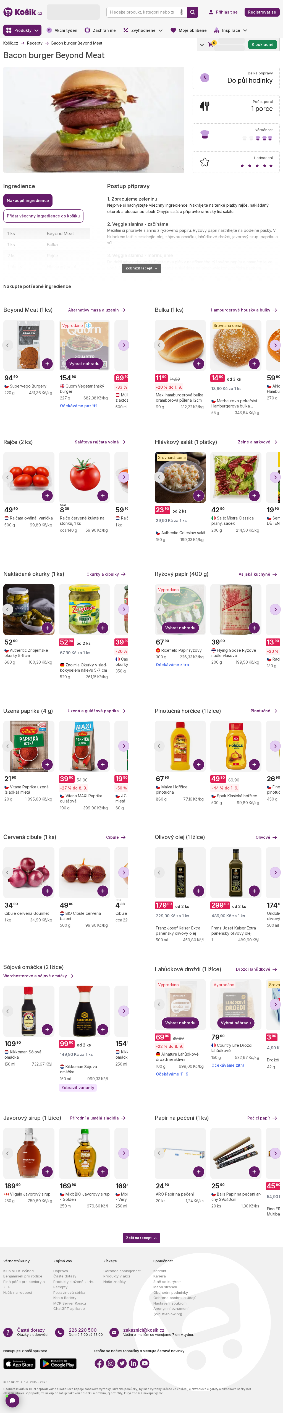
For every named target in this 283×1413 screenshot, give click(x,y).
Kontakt (159, 1271)
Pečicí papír (258, 1118)
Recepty (60, 1287)
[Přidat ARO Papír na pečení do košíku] (198, 1171)
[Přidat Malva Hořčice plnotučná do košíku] (198, 764)
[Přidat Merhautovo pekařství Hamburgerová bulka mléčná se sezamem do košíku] (254, 363)
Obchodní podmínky (170, 1292)
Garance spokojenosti (122, 1271)
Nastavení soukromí (170, 1303)
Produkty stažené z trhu (74, 1281)
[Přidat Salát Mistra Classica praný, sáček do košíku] (254, 495)
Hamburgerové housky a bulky (240, 310)
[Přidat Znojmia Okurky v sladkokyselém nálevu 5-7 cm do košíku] (102, 627)
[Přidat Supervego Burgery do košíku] (47, 363)
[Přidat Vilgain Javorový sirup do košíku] (47, 1171)
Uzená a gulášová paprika (93, 710)
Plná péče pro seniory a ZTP (24, 1284)
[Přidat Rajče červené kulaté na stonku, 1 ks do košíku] (102, 495)
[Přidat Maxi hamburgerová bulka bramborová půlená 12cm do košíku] (198, 363)
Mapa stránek (165, 1287)
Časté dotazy (64, 1276)
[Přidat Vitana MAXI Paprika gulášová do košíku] (102, 764)
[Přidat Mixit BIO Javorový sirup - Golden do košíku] (102, 1171)
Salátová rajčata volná (97, 442)
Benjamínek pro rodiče (22, 1276)
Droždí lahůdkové (253, 969)
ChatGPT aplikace (69, 1308)
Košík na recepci (17, 1292)
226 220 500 (83, 1330)
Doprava (60, 1271)
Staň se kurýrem (167, 1281)
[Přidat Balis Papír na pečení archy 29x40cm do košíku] (254, 1171)
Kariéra (159, 1276)
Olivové (263, 837)
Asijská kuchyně (254, 574)
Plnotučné (260, 710)
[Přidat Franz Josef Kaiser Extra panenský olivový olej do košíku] (198, 891)
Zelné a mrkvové (254, 442)
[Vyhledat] (192, 12)
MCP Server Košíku (69, 1303)
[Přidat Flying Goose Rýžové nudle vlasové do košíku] (254, 627)
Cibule (112, 837)
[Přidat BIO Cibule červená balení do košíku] (102, 891)
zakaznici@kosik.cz (143, 1330)
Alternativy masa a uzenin (93, 310)
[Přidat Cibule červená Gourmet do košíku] (47, 891)
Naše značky (114, 1281)
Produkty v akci (116, 1276)
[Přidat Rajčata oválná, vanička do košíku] (47, 495)
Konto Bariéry (64, 1297)
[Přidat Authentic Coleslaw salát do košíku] (198, 495)
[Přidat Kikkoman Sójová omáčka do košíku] (47, 1029)
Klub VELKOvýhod (18, 1271)
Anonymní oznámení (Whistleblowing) (170, 1311)
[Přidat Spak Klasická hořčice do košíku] (254, 764)
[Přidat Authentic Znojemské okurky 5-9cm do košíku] (47, 627)
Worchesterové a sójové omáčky (35, 975)
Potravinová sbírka (69, 1292)
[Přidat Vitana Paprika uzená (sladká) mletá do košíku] (47, 764)
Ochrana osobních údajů (174, 1297)
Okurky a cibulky (103, 574)
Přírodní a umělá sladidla (94, 1118)
